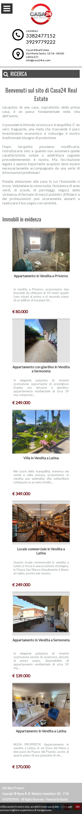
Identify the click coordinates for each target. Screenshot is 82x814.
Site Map (7, 788)
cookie (63, 806)
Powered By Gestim (57, 799)
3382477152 (41, 36)
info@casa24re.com (38, 60)
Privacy (18, 788)
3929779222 (41, 42)
